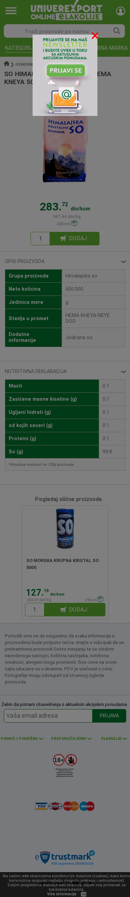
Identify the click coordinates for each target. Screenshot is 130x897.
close (96, 37)
